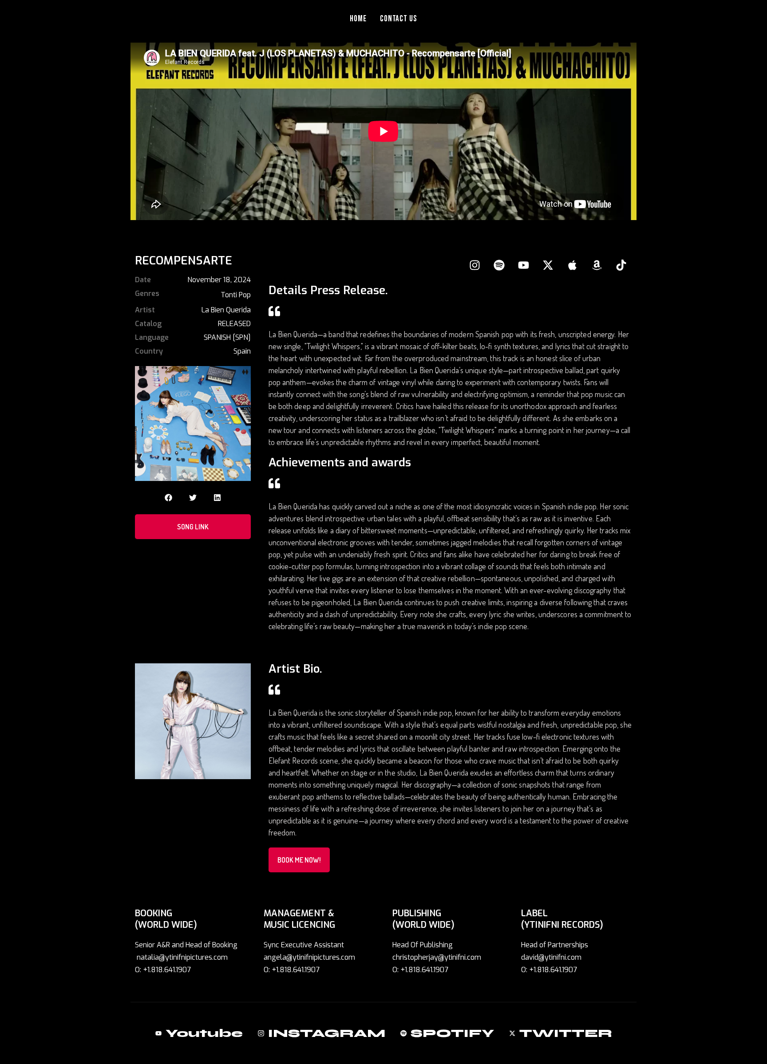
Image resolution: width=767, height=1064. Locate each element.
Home (358, 19)
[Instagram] (474, 265)
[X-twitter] (548, 265)
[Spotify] (499, 265)
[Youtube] (523, 265)
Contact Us (399, 19)
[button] (168, 498)
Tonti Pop (236, 294)
